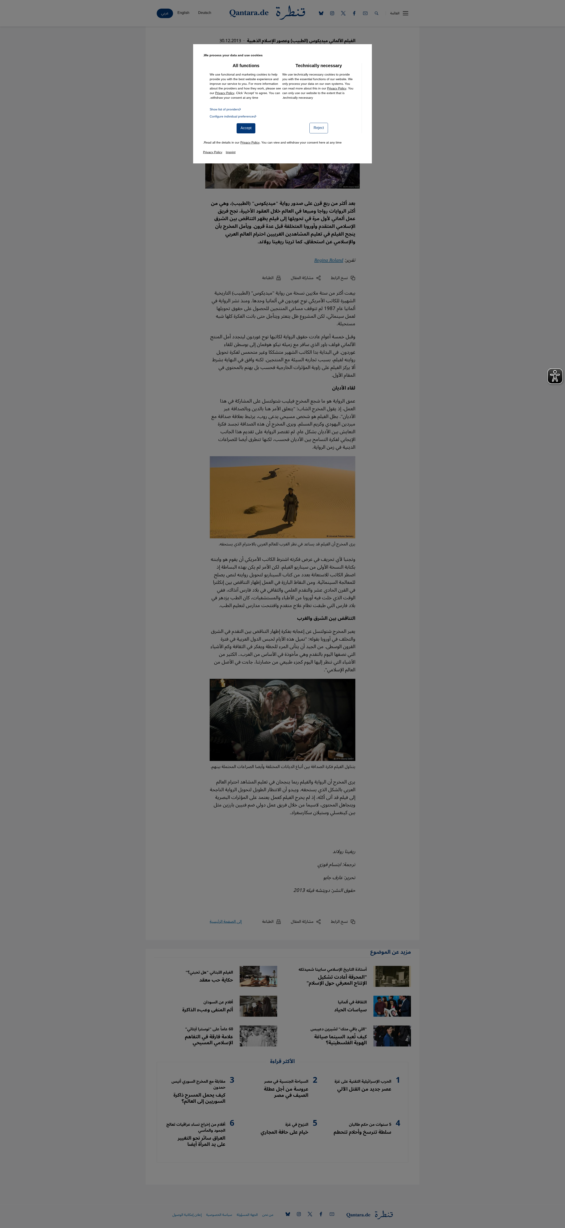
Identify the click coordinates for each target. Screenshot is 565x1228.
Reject (319, 128)
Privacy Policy (336, 88)
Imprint (230, 152)
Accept (246, 128)
